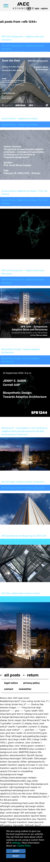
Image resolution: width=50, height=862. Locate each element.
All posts (12, 675)
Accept (16, 851)
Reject (16, 856)
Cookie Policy (24, 845)
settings (16, 842)
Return (32, 675)
